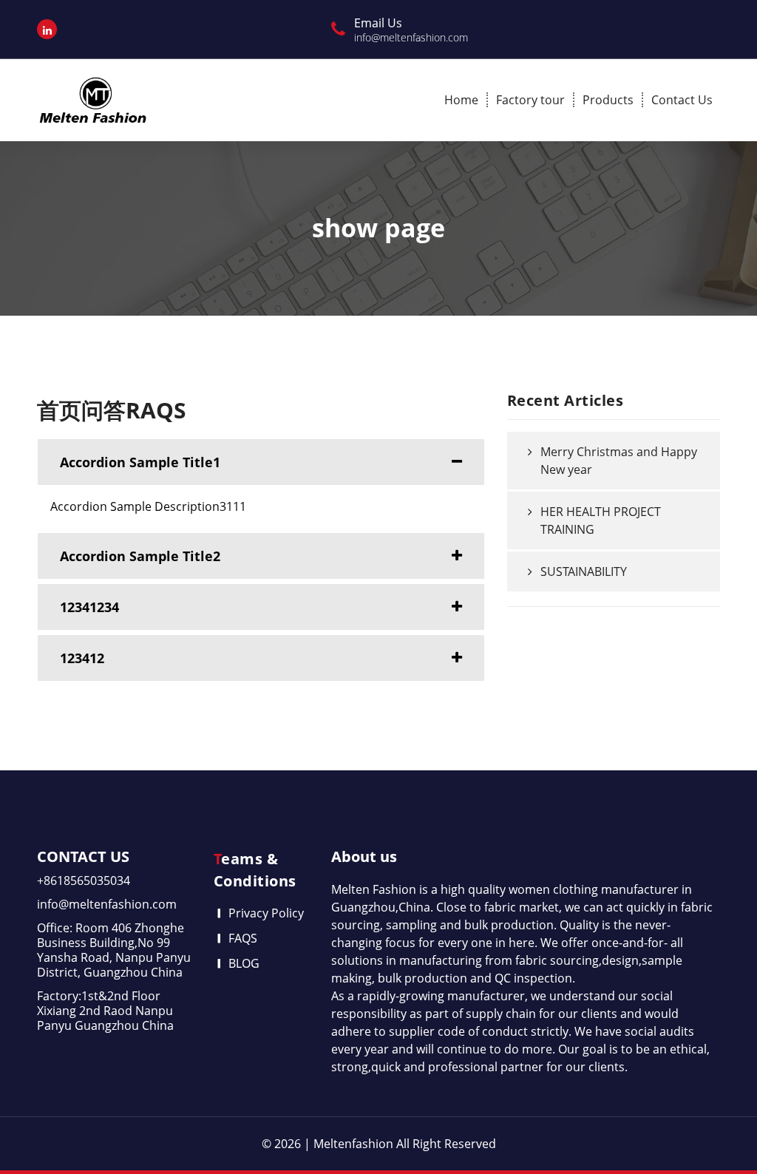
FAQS (242, 938)
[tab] (261, 462)
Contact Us (682, 100)
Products (608, 100)
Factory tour (530, 100)
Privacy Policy (266, 913)
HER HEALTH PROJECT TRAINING (600, 520)
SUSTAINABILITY (583, 571)
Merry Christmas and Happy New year (618, 461)
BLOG (243, 963)
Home (461, 100)
